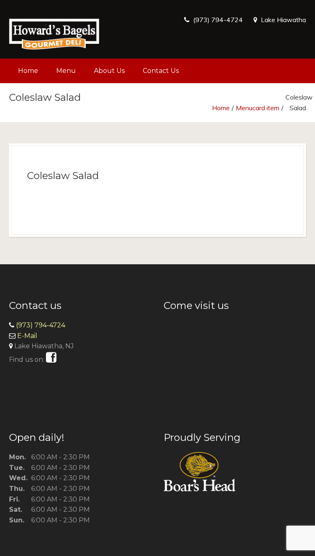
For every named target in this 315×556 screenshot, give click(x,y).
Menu (66, 71)
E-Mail (27, 336)
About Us (109, 71)
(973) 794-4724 (218, 20)
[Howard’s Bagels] (54, 29)
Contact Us (161, 71)
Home (28, 71)
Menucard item (257, 108)
